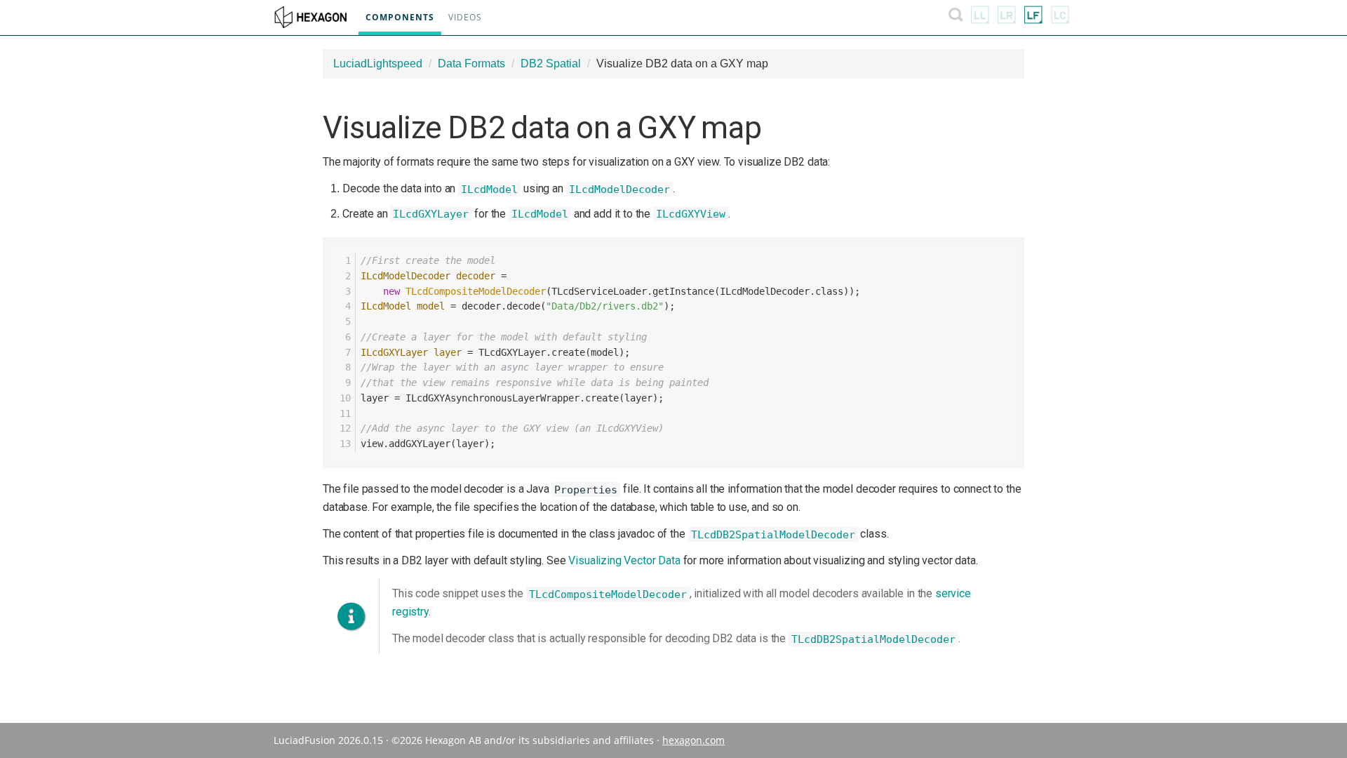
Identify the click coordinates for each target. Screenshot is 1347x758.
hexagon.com (693, 740)
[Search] (956, 17)
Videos (465, 17)
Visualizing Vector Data (624, 560)
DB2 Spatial (551, 63)
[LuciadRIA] (1006, 17)
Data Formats (471, 63)
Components (400, 17)
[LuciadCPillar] (1060, 17)
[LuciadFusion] (1033, 17)
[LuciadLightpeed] (980, 17)
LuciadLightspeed (377, 63)
